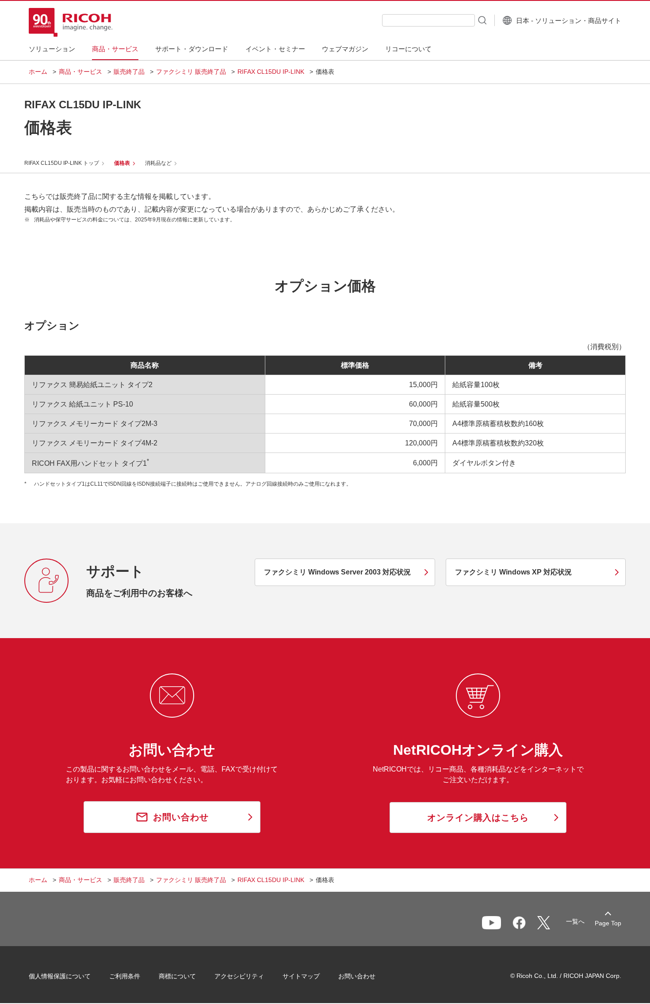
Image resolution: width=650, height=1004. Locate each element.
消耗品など (158, 163)
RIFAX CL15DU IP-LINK (270, 71)
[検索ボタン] (481, 20)
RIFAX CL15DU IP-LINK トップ (61, 163)
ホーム (38, 71)
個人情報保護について (60, 976)
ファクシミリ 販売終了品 (191, 71)
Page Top (608, 923)
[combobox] (428, 20)
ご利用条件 (124, 976)
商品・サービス (80, 71)
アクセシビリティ (239, 976)
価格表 (122, 163)
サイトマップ (301, 976)
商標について (177, 976)
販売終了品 (129, 71)
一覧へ (575, 921)
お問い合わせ (356, 976)
